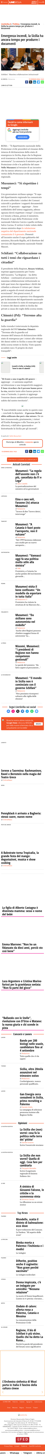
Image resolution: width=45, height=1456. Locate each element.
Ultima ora (36, 1453)
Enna (8, 1408)
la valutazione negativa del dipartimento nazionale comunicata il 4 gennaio (18, 231)
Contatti (16, 1446)
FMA (19, 568)
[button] (2, 1392)
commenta (29, 442)
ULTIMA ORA (7, 1402)
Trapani (35, 1408)
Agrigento (29, 1402)
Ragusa (21, 1408)
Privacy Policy (8, 1446)
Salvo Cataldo (22, 484)
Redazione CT (22, 599)
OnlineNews (7, 780)
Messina (14, 1408)
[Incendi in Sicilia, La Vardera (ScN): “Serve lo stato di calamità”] (19, 367)
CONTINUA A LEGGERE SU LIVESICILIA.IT (22, 460)
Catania (22, 1402)
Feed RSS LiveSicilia (35, 1446)
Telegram (22, 1453)
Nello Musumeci (15, 436)
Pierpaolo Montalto (29, 1168)
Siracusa (28, 1408)
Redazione (12, 79)
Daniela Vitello (27, 1107)
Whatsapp (9, 1453)
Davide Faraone (28, 1142)
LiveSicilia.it (6, 24)
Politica (16, 24)
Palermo (15, 1402)
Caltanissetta (38, 1402)
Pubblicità (24, 1446)
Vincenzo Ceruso (28, 1199)
